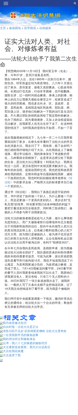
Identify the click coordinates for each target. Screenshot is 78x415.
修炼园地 (15, 28)
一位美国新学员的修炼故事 (20, 335)
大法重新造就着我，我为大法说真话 (26, 347)
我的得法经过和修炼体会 (19, 339)
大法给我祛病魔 (13, 351)
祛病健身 (45, 28)
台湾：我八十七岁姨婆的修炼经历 (25, 343)
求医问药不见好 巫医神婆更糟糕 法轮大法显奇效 (35, 331)
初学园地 (30, 28)
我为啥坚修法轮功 (14, 323)
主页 (3, 28)
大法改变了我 (12, 355)
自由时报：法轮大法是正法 (20, 327)
